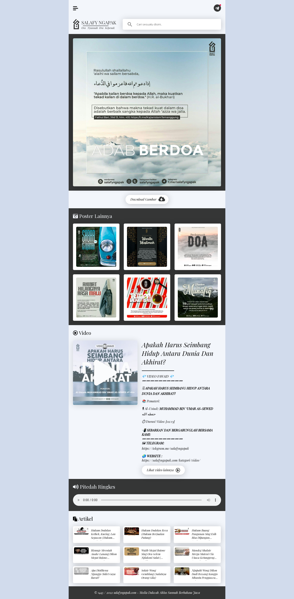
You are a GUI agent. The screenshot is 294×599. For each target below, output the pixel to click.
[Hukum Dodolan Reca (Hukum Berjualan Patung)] (131, 531)
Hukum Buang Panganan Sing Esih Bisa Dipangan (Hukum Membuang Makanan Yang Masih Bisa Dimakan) (205, 539)
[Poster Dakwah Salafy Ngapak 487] (147, 298)
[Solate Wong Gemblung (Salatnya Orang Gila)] (131, 571)
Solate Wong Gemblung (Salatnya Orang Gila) (153, 573)
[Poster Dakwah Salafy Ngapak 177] (198, 298)
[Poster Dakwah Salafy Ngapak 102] (96, 247)
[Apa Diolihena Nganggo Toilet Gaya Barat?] (81, 570)
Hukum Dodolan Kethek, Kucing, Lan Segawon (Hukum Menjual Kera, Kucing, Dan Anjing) (103, 537)
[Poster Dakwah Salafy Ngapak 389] (147, 247)
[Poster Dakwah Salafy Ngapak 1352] (198, 247)
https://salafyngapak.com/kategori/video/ (171, 460)
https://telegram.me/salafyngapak (165, 448)
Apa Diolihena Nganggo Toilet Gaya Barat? (103, 573)
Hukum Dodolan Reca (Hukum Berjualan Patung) (154, 533)
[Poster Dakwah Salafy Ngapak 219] (96, 298)
